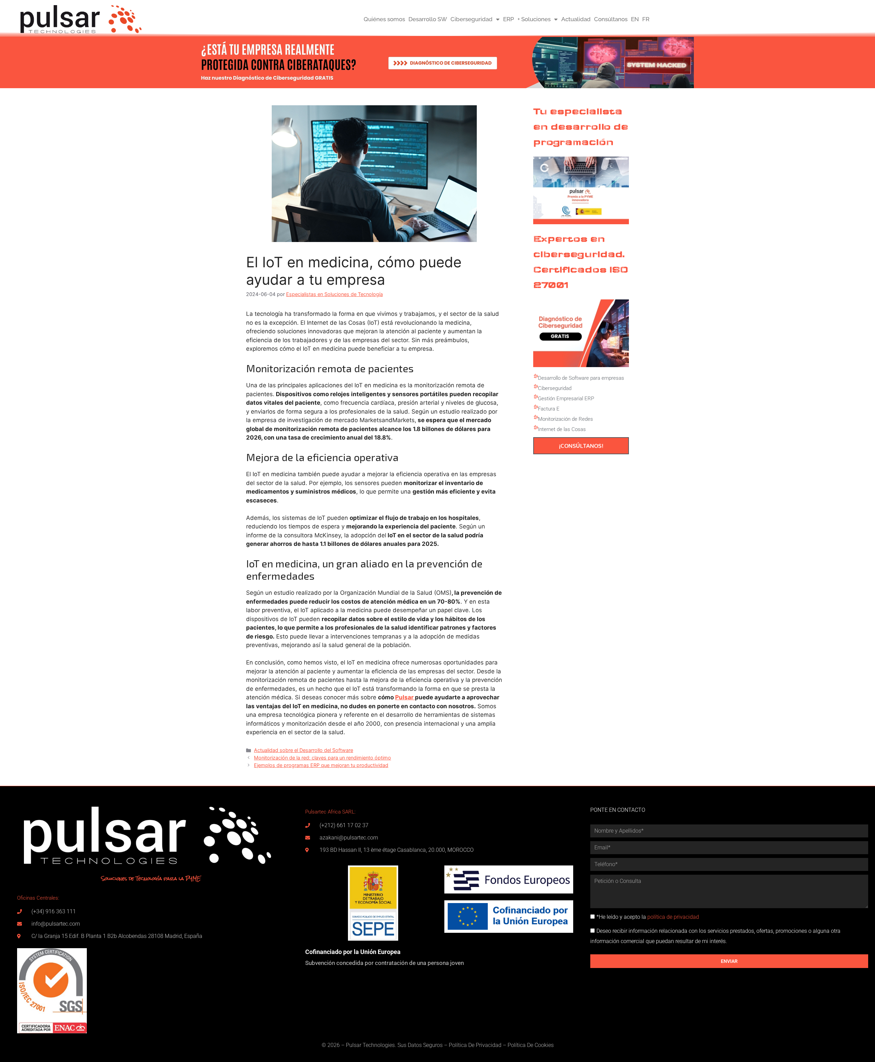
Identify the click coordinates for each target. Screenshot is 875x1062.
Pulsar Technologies (370, 1045)
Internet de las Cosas (562, 429)
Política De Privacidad (475, 1045)
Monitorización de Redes (565, 419)
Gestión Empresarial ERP (566, 398)
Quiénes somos (384, 19)
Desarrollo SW (427, 19)
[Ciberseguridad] (535, 386)
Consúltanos (611, 19)
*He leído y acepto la (647, 917)
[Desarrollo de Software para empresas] (535, 376)
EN (635, 19)
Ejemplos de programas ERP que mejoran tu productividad (321, 765)
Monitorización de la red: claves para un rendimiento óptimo (322, 758)
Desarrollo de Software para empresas (581, 378)
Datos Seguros (425, 1045)
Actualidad (576, 19)
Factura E (549, 409)
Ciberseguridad (471, 19)
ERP (508, 19)
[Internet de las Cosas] (535, 427)
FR (645, 19)
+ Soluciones (534, 19)
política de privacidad (673, 917)
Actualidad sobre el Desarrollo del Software (303, 750)
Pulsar (405, 697)
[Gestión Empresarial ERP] (535, 396)
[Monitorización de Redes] (535, 417)
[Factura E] (535, 407)
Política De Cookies (531, 1045)
